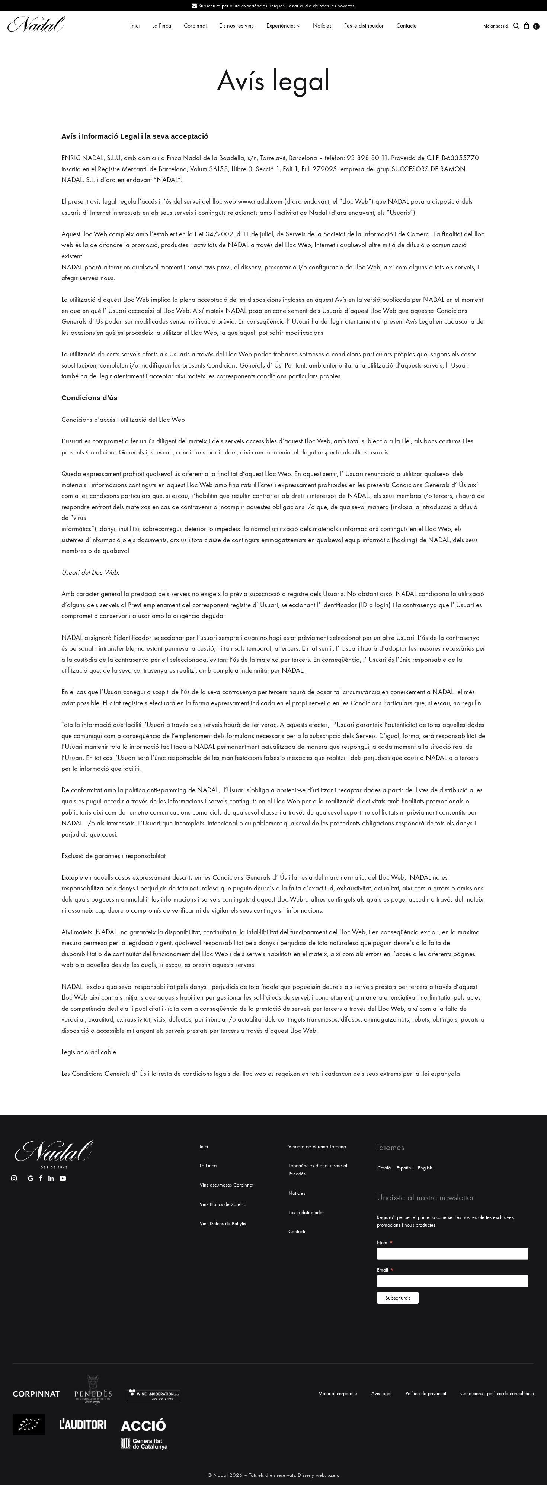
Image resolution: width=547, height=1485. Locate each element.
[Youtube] (63, 1176)
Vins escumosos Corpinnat (226, 1185)
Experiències (281, 25)
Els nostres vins (236, 25)
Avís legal (381, 1393)
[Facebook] (41, 1176)
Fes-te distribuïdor (364, 25)
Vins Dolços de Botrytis (223, 1223)
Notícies (322, 25)
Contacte (406, 25)
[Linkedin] (51, 1176)
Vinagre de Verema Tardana (317, 1146)
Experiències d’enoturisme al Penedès (317, 1169)
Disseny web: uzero (319, 1475)
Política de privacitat (426, 1393)
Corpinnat (195, 25)
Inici (135, 25)
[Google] (30, 1176)
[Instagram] (14, 1176)
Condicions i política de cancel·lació (497, 1393)
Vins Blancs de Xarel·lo (223, 1204)
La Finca (161, 25)
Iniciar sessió (495, 26)
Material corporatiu (337, 1393)
